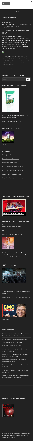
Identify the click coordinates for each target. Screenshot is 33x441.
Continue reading (7, 68)
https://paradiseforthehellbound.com (12, 166)
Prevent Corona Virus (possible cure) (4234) (14, 339)
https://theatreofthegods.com (10, 159)
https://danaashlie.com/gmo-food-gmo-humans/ (16, 297)
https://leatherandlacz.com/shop (11, 174)
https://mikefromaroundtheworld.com (13, 178)
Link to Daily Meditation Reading (11, 121)
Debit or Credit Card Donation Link (12, 234)
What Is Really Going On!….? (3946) (12, 342)
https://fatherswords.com (9, 162)
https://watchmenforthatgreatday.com (13, 170)
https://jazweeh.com (8, 155)
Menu (17, 11)
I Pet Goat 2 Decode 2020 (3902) (11, 345)
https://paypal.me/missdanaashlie (11, 226)
